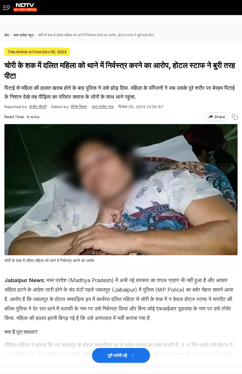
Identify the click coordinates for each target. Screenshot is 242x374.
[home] (25, 6)
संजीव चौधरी (38, 106)
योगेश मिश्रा (79, 106)
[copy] (235, 117)
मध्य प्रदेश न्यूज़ (103, 106)
